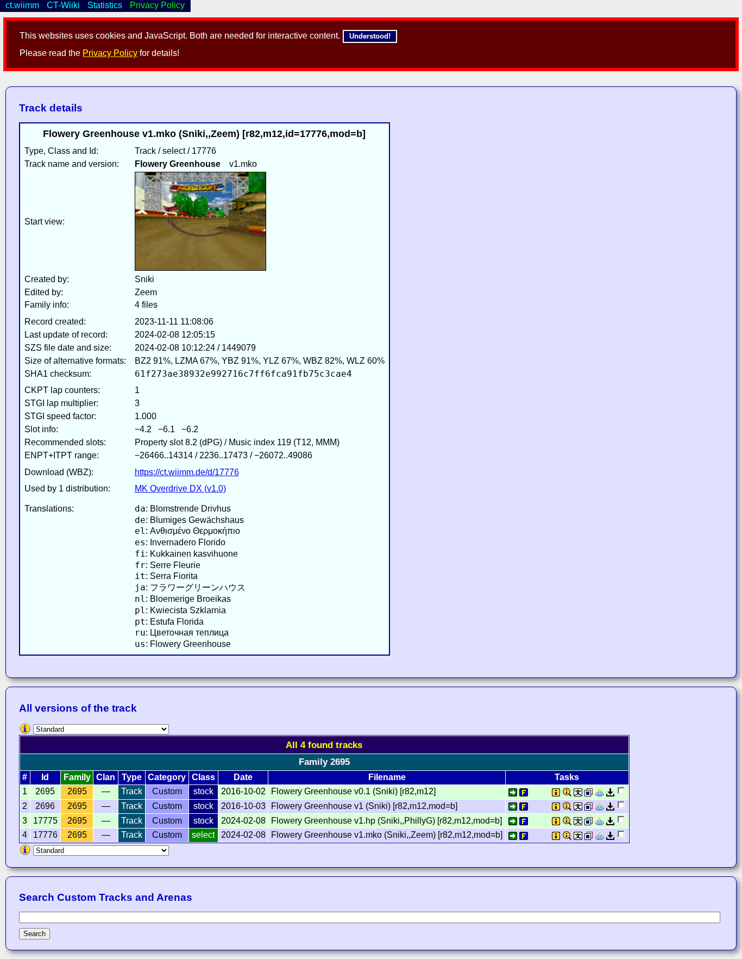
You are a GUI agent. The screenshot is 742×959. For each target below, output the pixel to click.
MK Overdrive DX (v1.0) (180, 488)
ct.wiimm (22, 5)
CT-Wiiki (63, 5)
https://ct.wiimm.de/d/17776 (187, 472)
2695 (77, 791)
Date (243, 777)
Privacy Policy (110, 53)
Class (203, 777)
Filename (387, 777)
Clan (105, 777)
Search (34, 934)
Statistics (104, 5)
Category (167, 777)
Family (77, 777)
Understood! (370, 36)
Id (45, 777)
